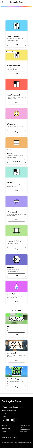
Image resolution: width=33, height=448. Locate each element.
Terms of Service (21, 442)
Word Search (12, 212)
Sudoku (10, 153)
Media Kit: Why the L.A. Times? (24, 426)
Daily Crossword (13, 36)
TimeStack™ (12, 267)
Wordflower (11, 124)
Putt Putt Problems (14, 379)
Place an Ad (5, 431)
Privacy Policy (28, 442)
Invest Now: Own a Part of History (24, 430)
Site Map (4, 413)
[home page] (16, 2)
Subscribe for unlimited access (9, 410)
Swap (9, 326)
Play (16, 44)
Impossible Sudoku (14, 241)
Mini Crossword (13, 95)
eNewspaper (5, 425)
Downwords (11, 353)
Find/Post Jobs (6, 428)
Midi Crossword (13, 65)
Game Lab (11, 294)
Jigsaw (9, 182)
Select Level (17, 161)
